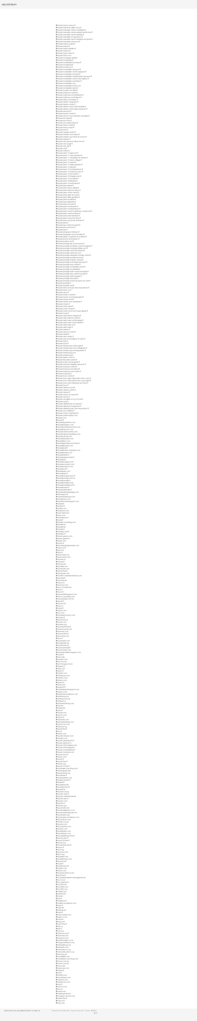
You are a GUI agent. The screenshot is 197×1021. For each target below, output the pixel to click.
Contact (87, 1011)
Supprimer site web (77, 1011)
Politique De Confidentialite (61, 1011)
